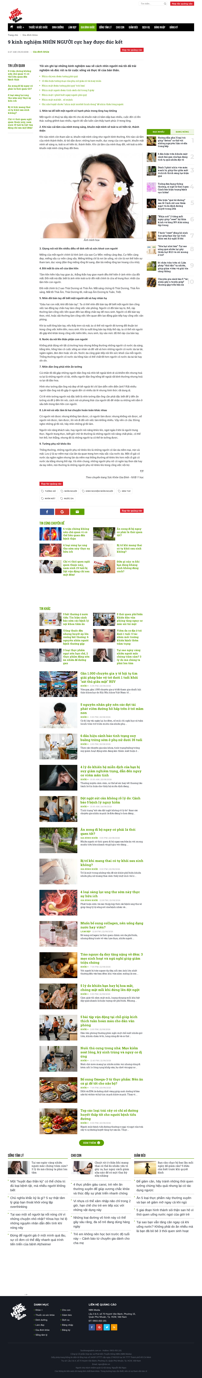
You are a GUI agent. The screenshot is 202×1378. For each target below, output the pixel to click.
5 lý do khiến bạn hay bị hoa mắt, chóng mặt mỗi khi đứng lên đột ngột (110, 988)
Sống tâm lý (105, 27)
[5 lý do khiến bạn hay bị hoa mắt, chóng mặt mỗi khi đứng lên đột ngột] (58, 996)
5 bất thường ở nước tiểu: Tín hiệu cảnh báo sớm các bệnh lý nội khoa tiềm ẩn (76, 619)
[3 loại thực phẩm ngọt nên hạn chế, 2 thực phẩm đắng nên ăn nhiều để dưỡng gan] (50, 655)
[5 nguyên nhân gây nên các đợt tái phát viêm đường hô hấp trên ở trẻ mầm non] (58, 715)
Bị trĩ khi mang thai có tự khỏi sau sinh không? (19, 110)
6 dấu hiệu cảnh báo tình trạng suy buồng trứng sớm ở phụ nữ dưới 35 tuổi (111, 738)
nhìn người (70, 491)
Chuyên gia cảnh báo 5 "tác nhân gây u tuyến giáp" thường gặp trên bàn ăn (173, 281)
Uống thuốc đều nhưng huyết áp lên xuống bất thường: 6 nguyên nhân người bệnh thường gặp (76, 637)
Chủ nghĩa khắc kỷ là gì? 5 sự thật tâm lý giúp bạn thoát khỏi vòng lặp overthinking (37, 1202)
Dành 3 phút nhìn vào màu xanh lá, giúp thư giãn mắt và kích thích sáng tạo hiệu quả (173, 172)
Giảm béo (133, 27)
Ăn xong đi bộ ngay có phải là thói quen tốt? (20, 87)
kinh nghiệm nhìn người (99, 491)
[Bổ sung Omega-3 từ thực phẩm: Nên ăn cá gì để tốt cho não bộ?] (58, 1090)
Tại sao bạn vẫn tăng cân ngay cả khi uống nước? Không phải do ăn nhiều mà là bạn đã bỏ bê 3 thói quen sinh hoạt (165, 1226)
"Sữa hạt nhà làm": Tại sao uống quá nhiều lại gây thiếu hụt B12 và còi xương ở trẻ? (173, 250)
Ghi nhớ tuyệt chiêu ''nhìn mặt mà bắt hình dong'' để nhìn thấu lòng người (83, 104)
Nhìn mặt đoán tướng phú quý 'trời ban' (63, 85)
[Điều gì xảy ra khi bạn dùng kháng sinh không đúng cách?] (104, 566)
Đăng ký (174, 27)
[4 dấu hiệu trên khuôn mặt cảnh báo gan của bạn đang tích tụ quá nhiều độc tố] (151, 157)
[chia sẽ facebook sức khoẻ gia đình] (92, 1327)
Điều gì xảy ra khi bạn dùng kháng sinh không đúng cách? (128, 566)
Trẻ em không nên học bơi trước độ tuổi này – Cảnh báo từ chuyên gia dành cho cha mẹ (101, 1238)
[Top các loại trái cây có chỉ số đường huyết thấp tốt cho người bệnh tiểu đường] (58, 1121)
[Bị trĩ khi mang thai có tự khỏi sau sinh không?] (104, 550)
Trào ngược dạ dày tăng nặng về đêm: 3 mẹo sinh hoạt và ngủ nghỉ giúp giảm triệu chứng (111, 958)
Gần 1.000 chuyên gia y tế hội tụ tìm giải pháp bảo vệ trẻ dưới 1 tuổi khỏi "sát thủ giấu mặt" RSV (109, 677)
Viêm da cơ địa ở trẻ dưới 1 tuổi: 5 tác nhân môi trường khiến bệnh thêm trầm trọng (129, 637)
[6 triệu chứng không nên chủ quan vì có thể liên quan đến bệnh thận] (50, 533)
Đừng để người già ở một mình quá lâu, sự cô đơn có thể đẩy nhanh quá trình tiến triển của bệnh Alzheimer (38, 1240)
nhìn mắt (50, 498)
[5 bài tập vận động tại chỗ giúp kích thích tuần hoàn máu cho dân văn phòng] (58, 1027)
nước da (69, 498)
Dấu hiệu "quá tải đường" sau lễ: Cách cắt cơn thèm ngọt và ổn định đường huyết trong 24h (172, 204)
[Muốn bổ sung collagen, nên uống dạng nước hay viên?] (58, 934)
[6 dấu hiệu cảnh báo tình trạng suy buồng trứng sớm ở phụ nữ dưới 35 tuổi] (58, 746)
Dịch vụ (146, 27)
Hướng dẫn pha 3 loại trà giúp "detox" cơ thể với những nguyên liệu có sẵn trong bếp (172, 142)
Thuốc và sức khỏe (38, 27)
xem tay (126, 491)
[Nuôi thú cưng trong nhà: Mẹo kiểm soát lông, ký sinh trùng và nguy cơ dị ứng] (58, 1059)
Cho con (120, 27)
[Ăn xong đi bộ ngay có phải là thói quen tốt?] (104, 533)
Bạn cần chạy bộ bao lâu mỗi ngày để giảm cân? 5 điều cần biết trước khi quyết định (175, 1167)
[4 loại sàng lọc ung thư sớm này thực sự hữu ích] (50, 550)
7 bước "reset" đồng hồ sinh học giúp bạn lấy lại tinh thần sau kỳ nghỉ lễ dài (173, 235)
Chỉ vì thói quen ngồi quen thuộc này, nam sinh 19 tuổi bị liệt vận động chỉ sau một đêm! (20, 123)
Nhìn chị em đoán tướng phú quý (60, 76)
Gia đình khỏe (88, 27)
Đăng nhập (159, 27)
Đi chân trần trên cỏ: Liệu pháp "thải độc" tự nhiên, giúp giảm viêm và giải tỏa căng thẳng (173, 267)
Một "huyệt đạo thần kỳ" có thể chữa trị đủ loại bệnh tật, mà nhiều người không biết (37, 1186)
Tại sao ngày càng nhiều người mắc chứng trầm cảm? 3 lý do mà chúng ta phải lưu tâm (129, 656)
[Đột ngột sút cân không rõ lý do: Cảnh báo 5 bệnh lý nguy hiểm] (58, 809)
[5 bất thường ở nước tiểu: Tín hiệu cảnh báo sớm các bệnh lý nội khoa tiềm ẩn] (50, 619)
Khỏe (20, 27)
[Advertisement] (91, 595)
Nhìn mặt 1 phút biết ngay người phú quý (64, 94)
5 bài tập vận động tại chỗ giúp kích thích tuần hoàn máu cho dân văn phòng (108, 1021)
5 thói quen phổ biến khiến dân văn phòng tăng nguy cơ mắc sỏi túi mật (130, 619)
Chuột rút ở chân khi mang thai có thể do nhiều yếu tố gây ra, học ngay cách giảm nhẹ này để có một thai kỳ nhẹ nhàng (112, 1169)
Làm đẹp (72, 27)
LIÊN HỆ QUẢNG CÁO (102, 1304)
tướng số (50, 491)
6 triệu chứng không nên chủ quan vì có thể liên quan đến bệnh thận (19, 75)
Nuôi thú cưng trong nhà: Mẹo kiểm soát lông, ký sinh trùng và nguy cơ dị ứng (111, 1052)
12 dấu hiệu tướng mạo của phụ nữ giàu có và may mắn (71, 80)
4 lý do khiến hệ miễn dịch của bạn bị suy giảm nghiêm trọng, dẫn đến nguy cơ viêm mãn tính (111, 771)
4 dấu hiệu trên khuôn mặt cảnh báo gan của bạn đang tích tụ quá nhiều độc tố (172, 156)
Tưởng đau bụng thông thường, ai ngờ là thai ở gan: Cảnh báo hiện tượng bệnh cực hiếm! (173, 188)
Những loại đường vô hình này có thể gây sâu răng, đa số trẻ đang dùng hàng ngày (101, 1222)
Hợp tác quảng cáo (182, 3)
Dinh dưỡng (58, 27)
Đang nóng (182, 132)
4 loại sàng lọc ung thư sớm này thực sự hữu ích (19, 98)
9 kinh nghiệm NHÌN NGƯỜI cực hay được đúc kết (65, 42)
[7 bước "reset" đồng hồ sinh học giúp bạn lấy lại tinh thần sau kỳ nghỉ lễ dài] (151, 236)
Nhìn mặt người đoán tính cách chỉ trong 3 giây (68, 90)
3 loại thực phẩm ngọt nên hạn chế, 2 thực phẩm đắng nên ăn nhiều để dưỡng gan (76, 656)
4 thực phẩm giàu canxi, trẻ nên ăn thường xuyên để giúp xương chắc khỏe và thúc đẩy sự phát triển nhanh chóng (101, 1189)
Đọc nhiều (158, 132)
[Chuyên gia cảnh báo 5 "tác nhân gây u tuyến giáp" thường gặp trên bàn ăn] (151, 282)
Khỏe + (84, 685)
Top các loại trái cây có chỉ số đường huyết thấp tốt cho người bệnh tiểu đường (109, 1114)
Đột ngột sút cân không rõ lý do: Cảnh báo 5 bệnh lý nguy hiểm (110, 800)
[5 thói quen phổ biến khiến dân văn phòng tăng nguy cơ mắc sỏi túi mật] (104, 619)
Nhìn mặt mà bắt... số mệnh (57, 99)
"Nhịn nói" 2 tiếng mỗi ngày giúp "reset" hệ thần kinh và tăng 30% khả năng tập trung (173, 221)
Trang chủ (13, 35)
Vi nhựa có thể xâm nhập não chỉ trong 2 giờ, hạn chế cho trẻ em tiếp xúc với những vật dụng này (102, 1205)
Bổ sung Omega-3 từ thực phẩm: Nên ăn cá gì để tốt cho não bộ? (111, 1081)
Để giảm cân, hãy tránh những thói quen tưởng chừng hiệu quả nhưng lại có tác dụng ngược (165, 1186)
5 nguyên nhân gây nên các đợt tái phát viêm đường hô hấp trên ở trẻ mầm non (111, 708)
